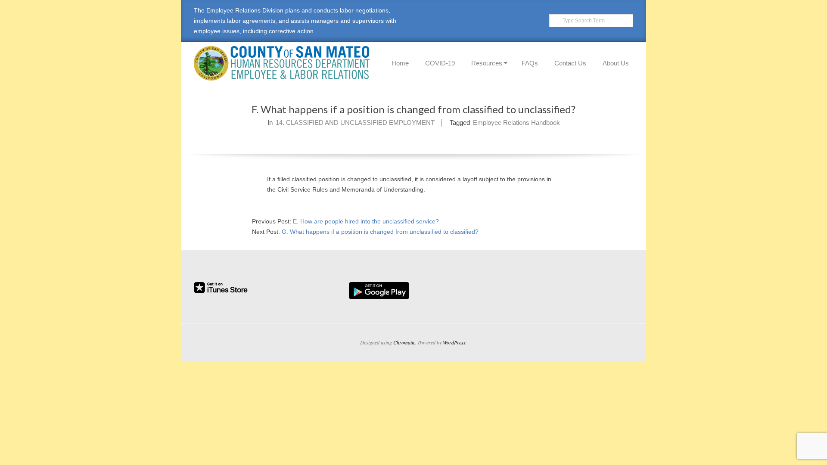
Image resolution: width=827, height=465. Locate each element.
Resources (486, 63)
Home (400, 63)
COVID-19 (440, 63)
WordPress (454, 342)
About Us (616, 63)
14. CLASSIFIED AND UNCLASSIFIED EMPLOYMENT (355, 122)
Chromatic (404, 342)
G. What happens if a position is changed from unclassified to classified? (380, 231)
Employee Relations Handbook (516, 122)
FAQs (530, 63)
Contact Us (570, 63)
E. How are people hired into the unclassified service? (366, 221)
